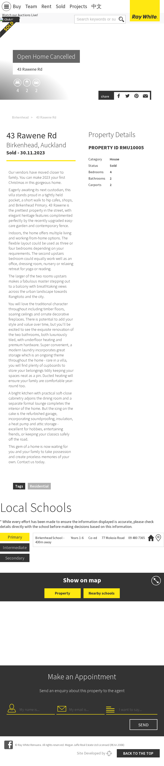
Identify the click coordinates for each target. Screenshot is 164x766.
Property (62, 593)
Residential (39, 486)
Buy (17, 6)
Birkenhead (20, 117)
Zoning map (158, 537)
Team (31, 6)
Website (151, 537)
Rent (46, 6)
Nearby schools (101, 593)
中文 (96, 6)
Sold (60, 6)
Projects (78, 6)
